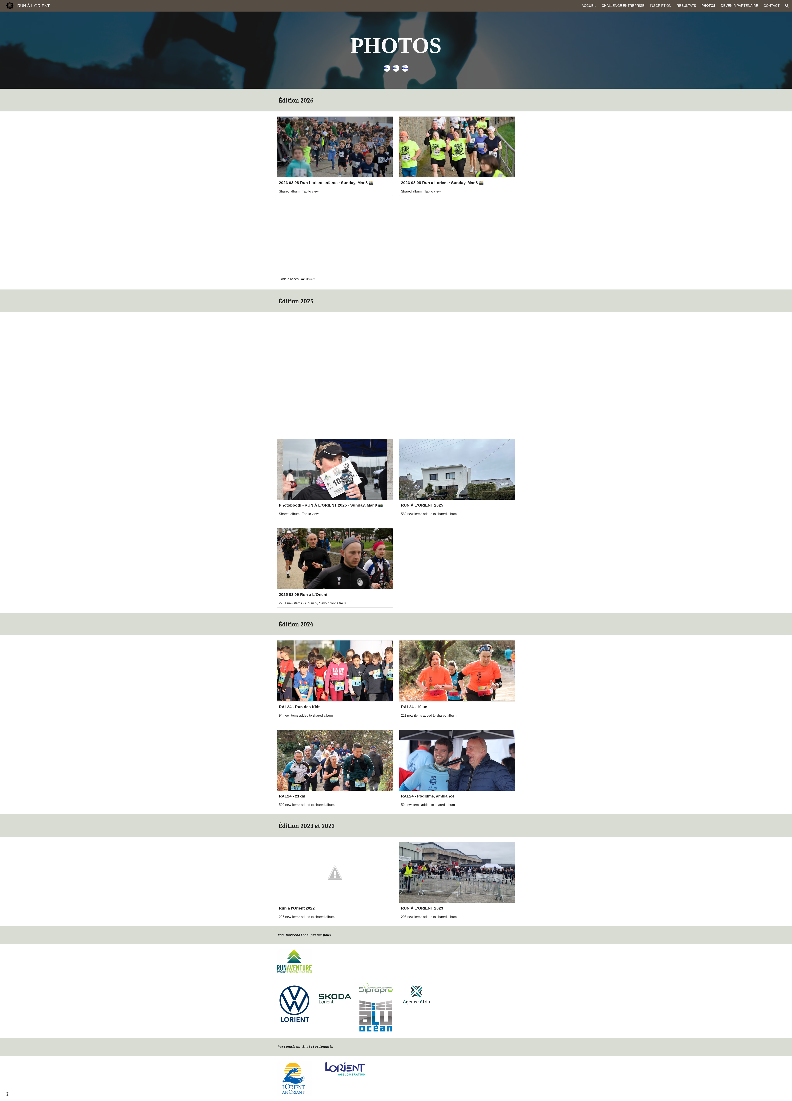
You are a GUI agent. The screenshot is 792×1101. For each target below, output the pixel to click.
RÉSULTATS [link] (686, 5)
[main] (396, 45)
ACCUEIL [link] (589, 5)
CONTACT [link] (772, 5)
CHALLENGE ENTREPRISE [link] (623, 5)
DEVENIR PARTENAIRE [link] (739, 5)
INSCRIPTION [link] (660, 5)
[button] (787, 6)
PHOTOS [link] (708, 5)
